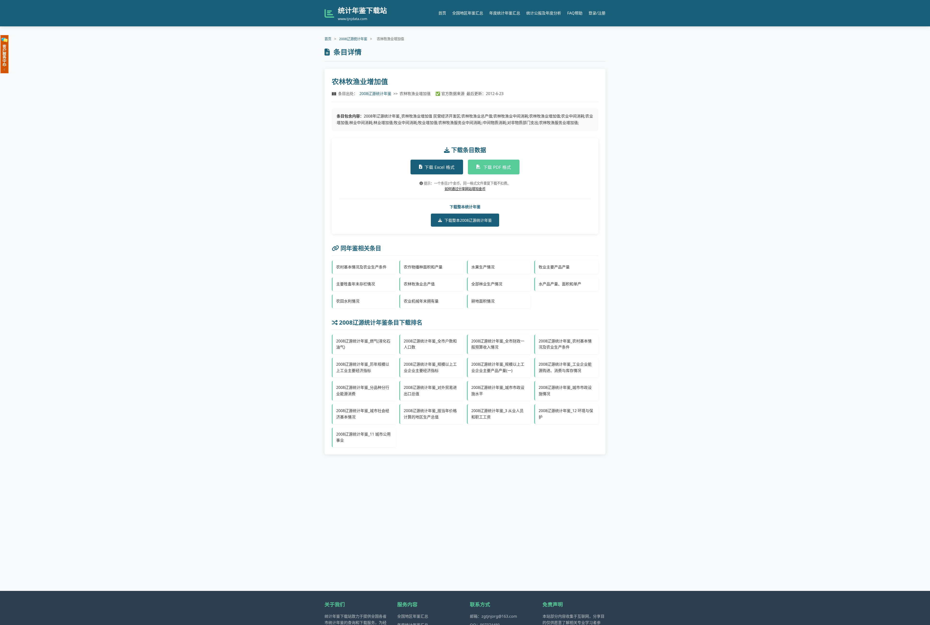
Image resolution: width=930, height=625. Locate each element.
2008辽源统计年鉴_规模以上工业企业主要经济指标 (430, 367)
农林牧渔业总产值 (419, 284)
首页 (442, 13)
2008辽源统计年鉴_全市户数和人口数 (430, 344)
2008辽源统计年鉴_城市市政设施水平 (497, 390)
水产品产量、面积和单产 (560, 284)
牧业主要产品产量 (554, 267)
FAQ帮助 (574, 13)
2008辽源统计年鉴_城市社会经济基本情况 (362, 414)
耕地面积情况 (483, 301)
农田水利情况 (347, 301)
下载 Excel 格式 (440, 167)
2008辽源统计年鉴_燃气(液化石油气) (363, 344)
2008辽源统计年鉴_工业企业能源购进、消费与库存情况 (565, 367)
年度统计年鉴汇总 (504, 13)
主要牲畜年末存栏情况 (355, 284)
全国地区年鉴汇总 (467, 13)
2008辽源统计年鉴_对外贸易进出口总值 (430, 390)
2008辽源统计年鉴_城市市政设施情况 (565, 390)
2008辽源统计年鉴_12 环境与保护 (566, 414)
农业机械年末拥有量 (421, 301)
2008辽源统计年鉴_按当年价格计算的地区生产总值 (430, 414)
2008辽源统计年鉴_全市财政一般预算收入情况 (497, 344)
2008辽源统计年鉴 (353, 39)
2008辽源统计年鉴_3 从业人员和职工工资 (497, 414)
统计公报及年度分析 (543, 13)
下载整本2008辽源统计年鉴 (468, 220)
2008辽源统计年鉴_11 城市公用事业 (363, 437)
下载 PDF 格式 (497, 167)
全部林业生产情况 (486, 284)
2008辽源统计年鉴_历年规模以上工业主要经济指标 (362, 367)
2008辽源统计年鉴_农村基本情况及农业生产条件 (565, 344)
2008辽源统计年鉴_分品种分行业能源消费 (362, 390)
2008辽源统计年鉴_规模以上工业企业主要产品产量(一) (497, 367)
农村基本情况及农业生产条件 (361, 267)
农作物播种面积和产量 (423, 267)
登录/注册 (597, 13)
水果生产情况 (483, 267)
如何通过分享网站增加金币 (465, 188)
